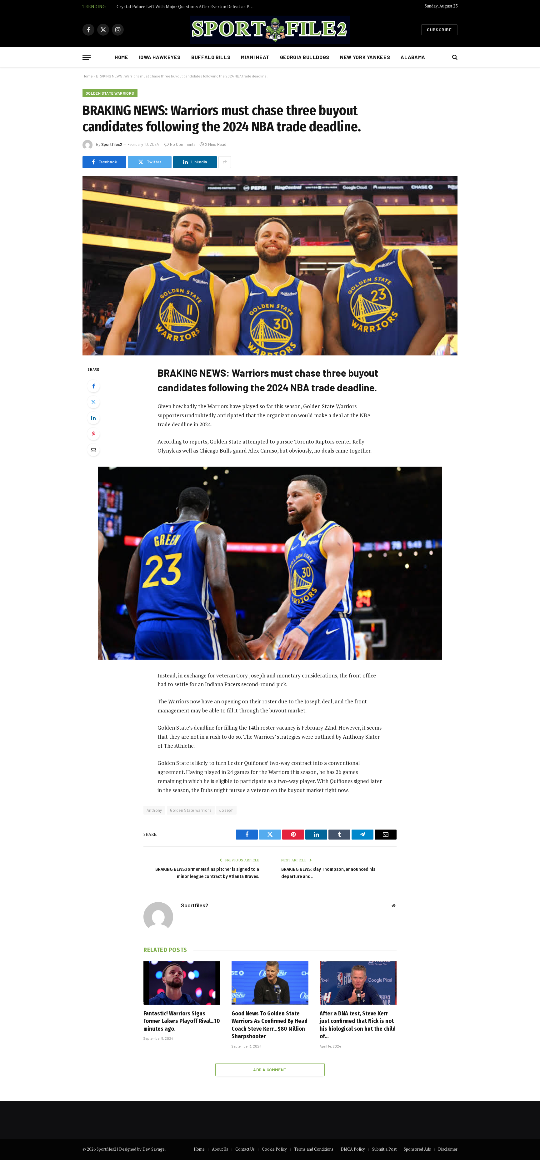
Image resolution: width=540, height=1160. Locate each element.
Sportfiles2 (111, 144)
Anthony (154, 810)
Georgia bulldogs (304, 57)
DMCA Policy (353, 1149)
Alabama (413, 57)
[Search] (454, 57)
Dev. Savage (153, 1149)
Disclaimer (448, 1149)
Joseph (226, 810)
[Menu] (86, 57)
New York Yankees (365, 57)
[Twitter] (93, 402)
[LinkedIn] (93, 418)
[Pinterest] (93, 434)
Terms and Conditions (313, 1149)
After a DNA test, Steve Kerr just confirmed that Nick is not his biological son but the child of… (358, 1025)
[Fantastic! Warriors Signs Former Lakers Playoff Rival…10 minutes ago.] (181, 982)
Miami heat (255, 57)
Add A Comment (270, 1069)
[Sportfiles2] (270, 29)
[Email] (93, 450)
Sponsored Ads (417, 1149)
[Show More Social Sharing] (224, 162)
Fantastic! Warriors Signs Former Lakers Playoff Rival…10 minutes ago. (181, 1021)
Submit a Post (384, 1149)
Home (121, 57)
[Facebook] (93, 386)
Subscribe (439, 29)
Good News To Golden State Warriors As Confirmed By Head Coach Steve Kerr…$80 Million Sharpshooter (270, 1025)
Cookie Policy (274, 1149)
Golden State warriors (110, 93)
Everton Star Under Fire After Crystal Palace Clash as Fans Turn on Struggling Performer (187, 6)
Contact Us (245, 1149)
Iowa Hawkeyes (160, 57)
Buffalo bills (210, 57)
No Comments (183, 144)
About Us (220, 1149)
